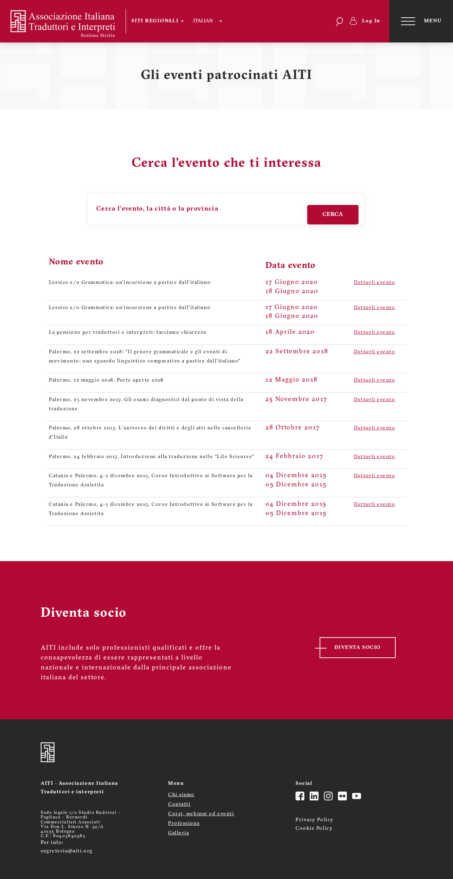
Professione (184, 823)
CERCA (332, 214)
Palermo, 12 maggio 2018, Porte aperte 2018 (106, 380)
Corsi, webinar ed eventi (201, 814)
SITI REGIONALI (155, 21)
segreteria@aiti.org (67, 851)
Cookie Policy (314, 828)
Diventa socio (357, 647)
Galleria (178, 833)
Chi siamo (181, 795)
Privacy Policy (315, 820)
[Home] (67, 21)
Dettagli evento (374, 282)
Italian (203, 21)
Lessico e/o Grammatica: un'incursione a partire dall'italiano (130, 282)
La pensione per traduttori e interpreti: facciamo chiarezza (127, 332)
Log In (371, 21)
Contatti (179, 804)
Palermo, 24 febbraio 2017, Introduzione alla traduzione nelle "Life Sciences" (151, 457)
